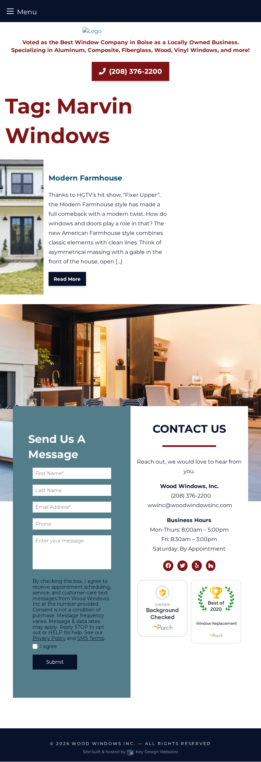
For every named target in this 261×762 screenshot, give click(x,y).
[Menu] (10, 11)
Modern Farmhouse (85, 178)
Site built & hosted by (130, 751)
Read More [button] (67, 279)
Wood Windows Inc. (104, 743)
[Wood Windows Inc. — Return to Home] (130, 31)
